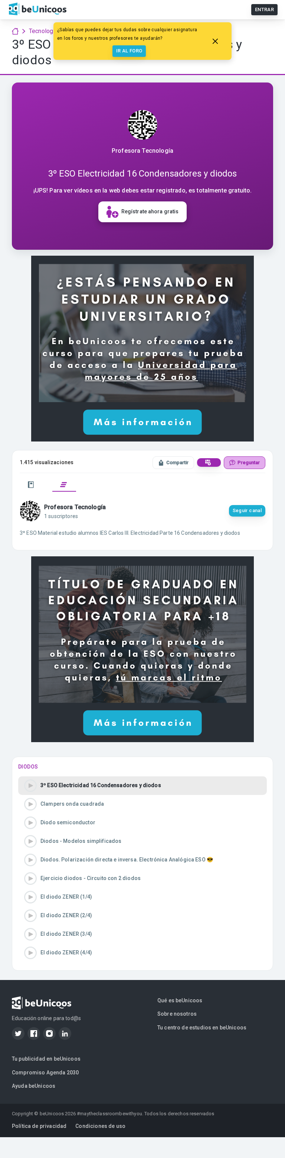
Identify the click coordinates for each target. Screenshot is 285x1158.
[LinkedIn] (65, 1033)
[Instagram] (49, 1033)
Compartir (177, 462)
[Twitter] (18, 1033)
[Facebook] (33, 1033)
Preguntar (249, 462)
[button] (142, 785)
